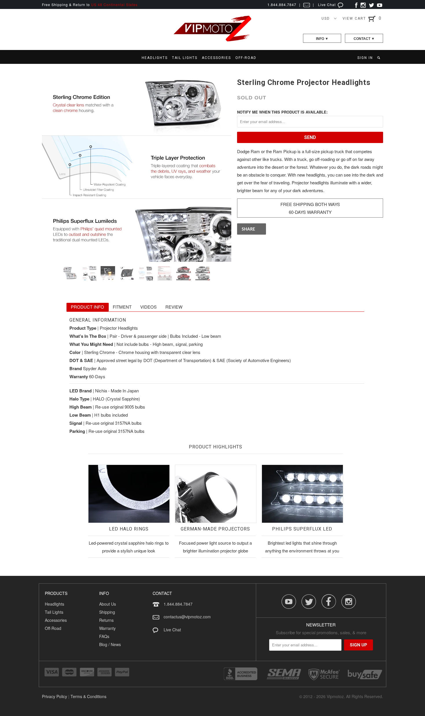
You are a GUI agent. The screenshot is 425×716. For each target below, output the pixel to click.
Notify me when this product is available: (282, 112)
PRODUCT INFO (87, 307)
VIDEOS (148, 307)
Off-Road (53, 628)
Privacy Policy (54, 696)
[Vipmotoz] (212, 40)
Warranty (107, 628)
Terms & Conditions (88, 696)
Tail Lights (54, 612)
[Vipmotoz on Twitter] (371, 4)
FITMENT (122, 307)
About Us (107, 604)
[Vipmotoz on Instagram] (363, 4)
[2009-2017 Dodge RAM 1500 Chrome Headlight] (136, 167)
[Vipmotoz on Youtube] (379, 4)
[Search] (379, 57)
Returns (106, 620)
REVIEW (173, 307)
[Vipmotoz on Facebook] (356, 4)
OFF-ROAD (245, 58)
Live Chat (327, 4)
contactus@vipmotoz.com (187, 616)
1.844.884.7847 (178, 604)
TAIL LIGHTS (184, 58)
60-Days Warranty (310, 212)
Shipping (107, 612)
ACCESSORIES (216, 58)
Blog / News (110, 644)
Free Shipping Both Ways (310, 204)
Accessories (56, 620)
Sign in (365, 58)
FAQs (104, 636)
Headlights (54, 604)
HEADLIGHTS (155, 58)
